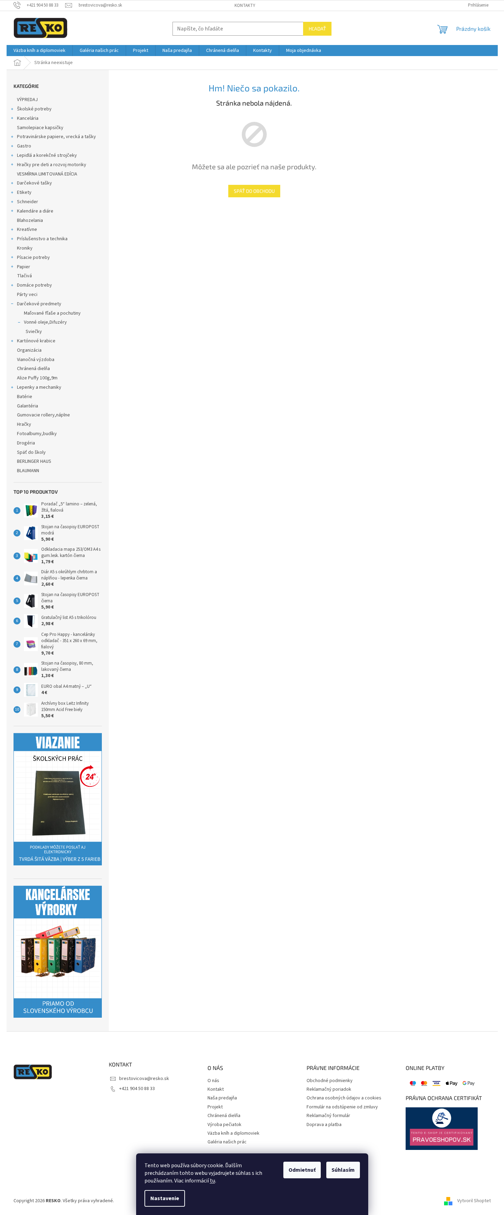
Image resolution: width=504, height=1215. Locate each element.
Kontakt (215, 1089)
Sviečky (34, 331)
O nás (213, 1081)
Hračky (24, 424)
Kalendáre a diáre (35, 211)
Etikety (24, 192)
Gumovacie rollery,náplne (43, 415)
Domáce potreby (34, 285)
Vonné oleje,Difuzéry (45, 322)
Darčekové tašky (34, 183)
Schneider (27, 201)
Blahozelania (30, 220)
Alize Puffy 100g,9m (37, 378)
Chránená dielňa (33, 368)
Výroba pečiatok (224, 1125)
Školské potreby (34, 109)
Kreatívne (27, 229)
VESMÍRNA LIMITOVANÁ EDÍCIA (47, 174)
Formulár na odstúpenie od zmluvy (342, 1107)
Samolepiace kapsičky (40, 127)
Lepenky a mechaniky (39, 387)
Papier (23, 266)
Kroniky (25, 248)
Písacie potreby (33, 257)
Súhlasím (343, 1170)
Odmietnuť (302, 1170)
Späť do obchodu (254, 191)
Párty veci (27, 294)
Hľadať (317, 29)
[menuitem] (39, 50)
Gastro (24, 146)
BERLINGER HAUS (34, 461)
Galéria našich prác (227, 1142)
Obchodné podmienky (330, 1081)
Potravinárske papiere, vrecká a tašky (56, 136)
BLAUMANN (28, 470)
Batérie (24, 396)
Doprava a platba (324, 1125)
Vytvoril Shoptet (474, 1200)
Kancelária (27, 118)
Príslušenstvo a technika (42, 238)
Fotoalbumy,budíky (37, 433)
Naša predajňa (222, 1098)
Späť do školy (31, 452)
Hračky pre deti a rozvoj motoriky (51, 164)
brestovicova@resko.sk (144, 1078)
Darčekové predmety (39, 303)
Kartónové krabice (36, 341)
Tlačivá (24, 275)
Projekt (215, 1107)
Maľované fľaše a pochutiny (52, 313)
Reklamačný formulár (328, 1116)
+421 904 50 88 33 (137, 1088)
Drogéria (26, 443)
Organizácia (29, 350)
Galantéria (27, 406)
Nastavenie (164, 1198)
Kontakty (245, 5)
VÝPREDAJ (27, 99)
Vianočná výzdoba (35, 359)
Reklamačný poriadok (329, 1089)
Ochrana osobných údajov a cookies (344, 1098)
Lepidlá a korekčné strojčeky (47, 155)
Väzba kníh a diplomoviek (233, 1133)
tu (212, 1181)
